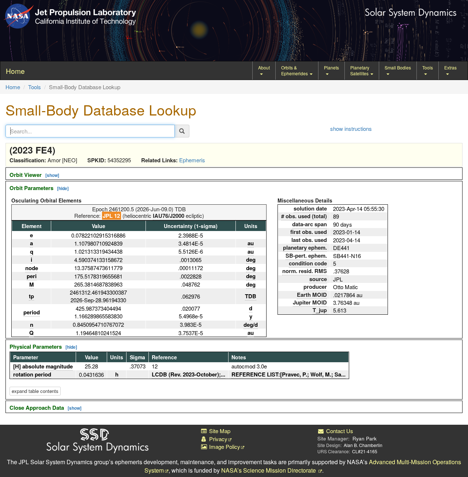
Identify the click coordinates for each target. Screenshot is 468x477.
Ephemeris (192, 160)
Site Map (219, 431)
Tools (427, 67)
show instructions (351, 128)
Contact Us (339, 431)
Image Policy (224, 446)
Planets (331, 67)
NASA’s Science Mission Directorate (269, 470)
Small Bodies (398, 67)
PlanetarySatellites (360, 70)
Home (12, 87)
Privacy (217, 439)
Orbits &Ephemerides (295, 70)
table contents (35, 390)
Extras (450, 67)
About (264, 67)
